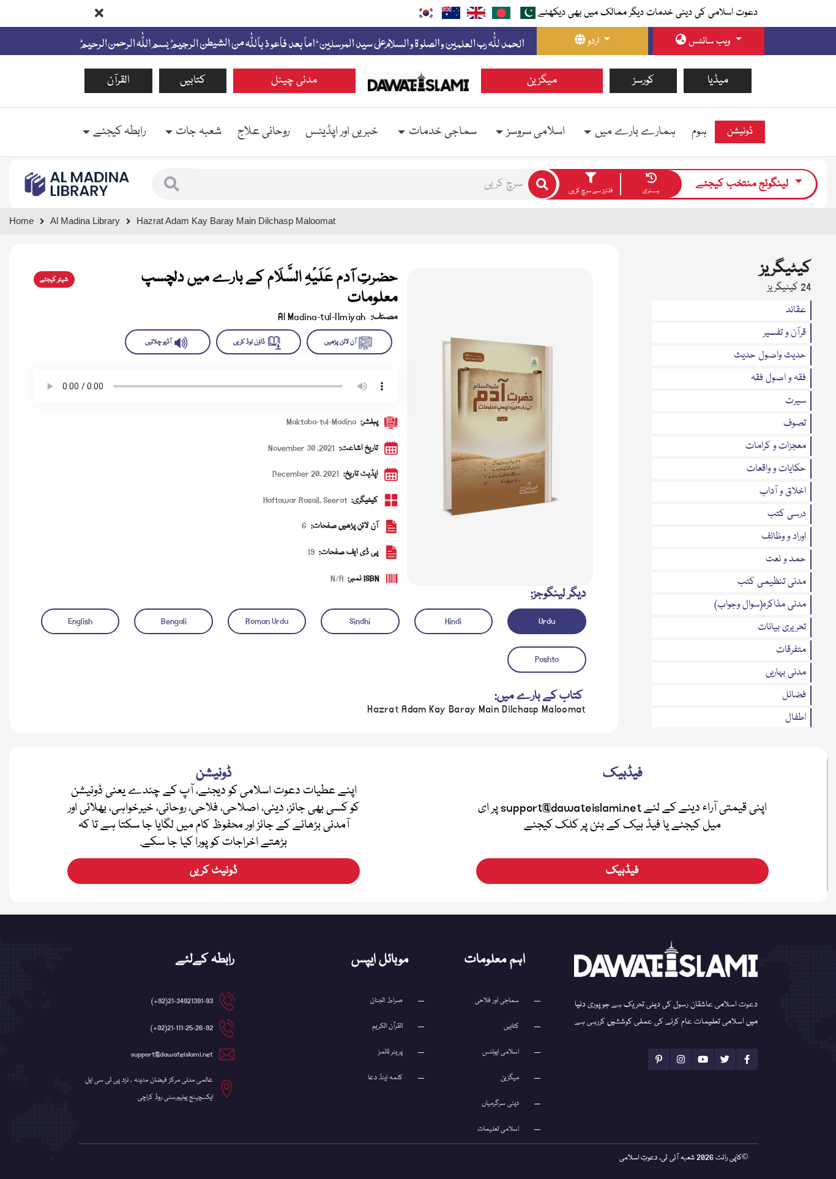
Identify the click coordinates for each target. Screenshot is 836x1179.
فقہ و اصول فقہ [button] (778, 378)
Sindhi (359, 621)
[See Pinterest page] (659, 1059)
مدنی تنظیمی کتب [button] (771, 582)
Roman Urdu (266, 621)
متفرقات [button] (791, 650)
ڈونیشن (740, 131)
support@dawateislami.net (172, 1054)
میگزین (542, 80)
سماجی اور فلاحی (497, 1000)
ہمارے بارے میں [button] (635, 131)
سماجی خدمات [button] (443, 131)
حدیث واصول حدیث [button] (770, 355)
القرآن (118, 80)
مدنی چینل (294, 80)
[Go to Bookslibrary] (77, 184)
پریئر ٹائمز (390, 1052)
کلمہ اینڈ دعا (385, 1077)
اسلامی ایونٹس (500, 1052)
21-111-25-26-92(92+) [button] (182, 1028)
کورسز (643, 80)
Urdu (547, 621)
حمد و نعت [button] (786, 559)
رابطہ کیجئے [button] (119, 131)
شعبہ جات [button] (199, 131)
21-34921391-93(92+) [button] (182, 1001)
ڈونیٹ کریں (213, 871)
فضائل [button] (794, 695)
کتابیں (193, 80)
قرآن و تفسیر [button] (784, 333)
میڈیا (717, 80)
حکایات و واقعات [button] (776, 469)
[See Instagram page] (681, 1059)
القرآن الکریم (387, 1026)
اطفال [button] (795, 718)
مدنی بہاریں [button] (786, 672)
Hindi (453, 621)
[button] (171, 184)
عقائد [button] (796, 310)
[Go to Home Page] (418, 81)
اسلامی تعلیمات (498, 1129)
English (80, 621)
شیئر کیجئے (54, 280)
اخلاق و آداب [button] (782, 491)
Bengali (174, 621)
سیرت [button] (795, 401)
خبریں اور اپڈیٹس (341, 131)
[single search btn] (542, 184)
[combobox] (360, 184)
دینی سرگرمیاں (500, 1103)
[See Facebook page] (747, 1059)
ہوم (699, 131)
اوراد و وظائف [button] (783, 537)
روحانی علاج (263, 131)
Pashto (547, 659)
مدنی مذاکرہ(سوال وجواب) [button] (760, 604)
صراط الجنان (386, 1000)
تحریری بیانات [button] (782, 627)
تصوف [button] (794, 423)
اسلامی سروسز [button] (536, 131)
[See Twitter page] (725, 1059)
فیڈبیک (622, 871)
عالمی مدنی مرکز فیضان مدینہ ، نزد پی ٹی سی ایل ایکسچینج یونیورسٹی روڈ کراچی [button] (149, 1088)
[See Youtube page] (703, 1059)
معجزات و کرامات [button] (775, 446)
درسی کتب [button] (786, 514)
